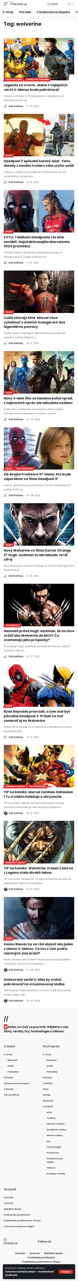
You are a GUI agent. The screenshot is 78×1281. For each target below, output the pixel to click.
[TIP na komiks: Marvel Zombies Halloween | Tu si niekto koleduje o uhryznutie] (39, 766)
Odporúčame (14, 79)
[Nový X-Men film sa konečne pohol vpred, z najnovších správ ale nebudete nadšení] (39, 372)
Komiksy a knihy (15, 786)
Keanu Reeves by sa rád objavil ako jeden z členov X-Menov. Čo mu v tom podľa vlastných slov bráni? (38, 949)
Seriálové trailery (37, 79)
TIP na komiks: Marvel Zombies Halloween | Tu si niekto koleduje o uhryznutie (38, 794)
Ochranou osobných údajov (20, 1271)
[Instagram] (70, 1241)
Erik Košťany (16, 106)
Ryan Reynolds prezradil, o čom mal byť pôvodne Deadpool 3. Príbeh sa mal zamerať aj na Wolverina (37, 716)
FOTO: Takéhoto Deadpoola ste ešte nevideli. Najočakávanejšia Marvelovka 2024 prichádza (37, 242)
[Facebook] (56, 1241)
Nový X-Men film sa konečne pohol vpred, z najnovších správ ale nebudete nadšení (38, 400)
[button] (66, 1272)
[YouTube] (65, 1241)
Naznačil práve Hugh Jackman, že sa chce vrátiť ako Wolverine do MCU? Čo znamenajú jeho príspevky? (39, 635)
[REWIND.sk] (18, 4)
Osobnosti (12, 625)
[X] (61, 1241)
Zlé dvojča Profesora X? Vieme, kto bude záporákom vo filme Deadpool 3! (37, 476)
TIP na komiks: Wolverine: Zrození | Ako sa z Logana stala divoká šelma (38, 870)
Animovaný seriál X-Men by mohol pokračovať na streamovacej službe (34, 981)
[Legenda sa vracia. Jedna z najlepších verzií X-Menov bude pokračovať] (39, 59)
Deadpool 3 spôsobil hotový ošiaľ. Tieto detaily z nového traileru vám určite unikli (39, 163)
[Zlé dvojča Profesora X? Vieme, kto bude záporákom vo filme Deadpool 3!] (39, 448)
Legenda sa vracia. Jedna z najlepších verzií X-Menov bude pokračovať (36, 87)
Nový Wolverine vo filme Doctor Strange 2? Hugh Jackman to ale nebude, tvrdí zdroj (37, 555)
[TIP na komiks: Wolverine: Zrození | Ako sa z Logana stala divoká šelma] (39, 842)
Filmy (9, 155)
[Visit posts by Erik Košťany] (6, 106)
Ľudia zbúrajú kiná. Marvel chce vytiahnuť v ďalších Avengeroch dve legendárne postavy (34, 322)
